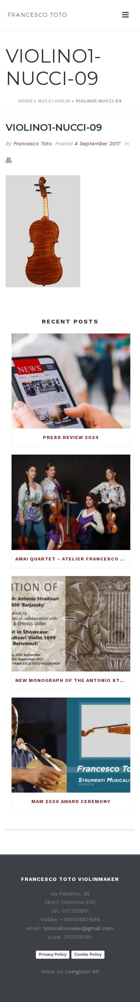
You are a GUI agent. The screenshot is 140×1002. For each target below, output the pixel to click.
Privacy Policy (52, 954)
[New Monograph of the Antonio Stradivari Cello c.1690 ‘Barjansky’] (71, 623)
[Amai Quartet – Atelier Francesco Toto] (71, 502)
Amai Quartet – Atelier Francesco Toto (72, 559)
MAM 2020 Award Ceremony (71, 801)
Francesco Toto (32, 143)
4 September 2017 (98, 143)
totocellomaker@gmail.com (78, 928)
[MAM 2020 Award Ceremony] (71, 745)
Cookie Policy (88, 954)
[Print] (12, 159)
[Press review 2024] (71, 381)
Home (25, 101)
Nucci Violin (54, 101)
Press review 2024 (71, 437)
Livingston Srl (82, 971)
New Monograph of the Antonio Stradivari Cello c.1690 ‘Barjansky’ (72, 680)
